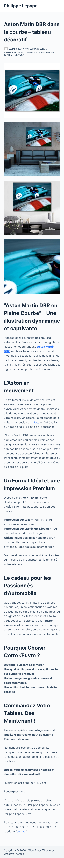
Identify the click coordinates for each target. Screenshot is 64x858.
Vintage (19, 55)
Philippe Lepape (21, 5)
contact (21, 831)
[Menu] (58, 5)
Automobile (28, 52)
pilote (35, 422)
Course (40, 52)
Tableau (8, 55)
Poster (50, 52)
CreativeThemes (14, 853)
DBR (7, 351)
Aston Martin (12, 52)
